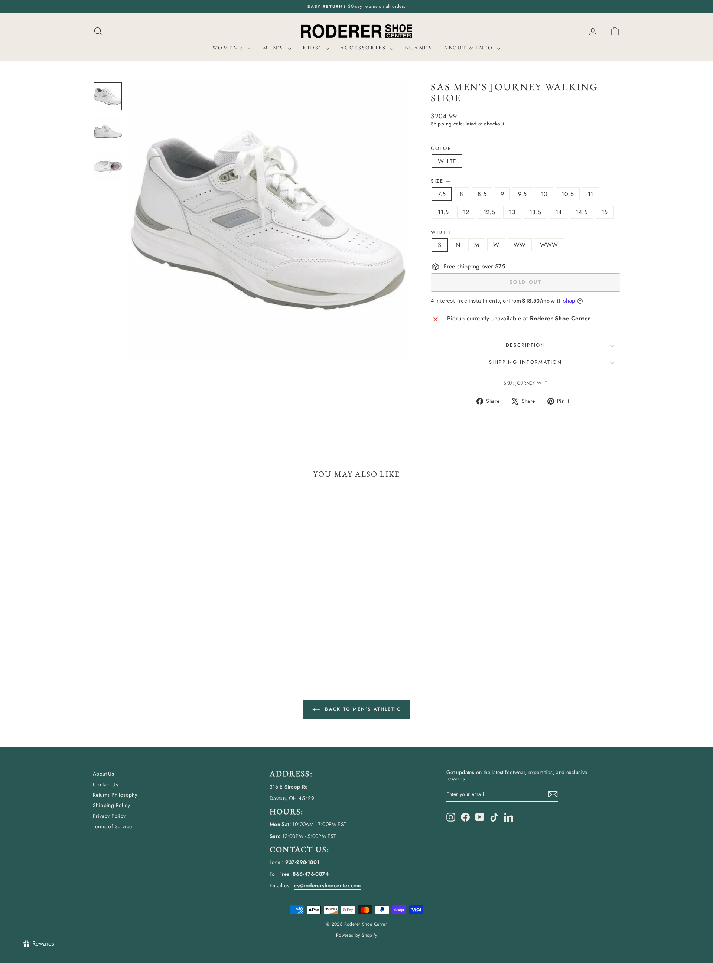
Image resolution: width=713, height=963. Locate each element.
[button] (615, 31)
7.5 (442, 194)
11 (590, 194)
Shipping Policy (111, 805)
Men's (274, 47)
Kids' (313, 47)
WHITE (447, 161)
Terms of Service (112, 826)
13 (512, 212)
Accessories (364, 47)
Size (440, 181)
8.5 (482, 194)
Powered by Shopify (356, 935)
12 (466, 212)
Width (440, 232)
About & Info (469, 47)
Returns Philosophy (115, 795)
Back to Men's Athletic (362, 709)
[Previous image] (141, 220)
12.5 (489, 212)
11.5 (443, 212)
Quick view (156, 614)
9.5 (522, 194)
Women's (229, 47)
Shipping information (525, 362)
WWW (549, 245)
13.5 (535, 212)
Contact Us (105, 784)
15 (605, 212)
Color (441, 148)
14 (559, 212)
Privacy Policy (109, 816)
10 (544, 194)
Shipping (441, 123)
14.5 (581, 212)
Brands (419, 47)
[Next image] (393, 220)
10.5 (567, 194)
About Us (103, 773)
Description (526, 345)
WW (520, 245)
